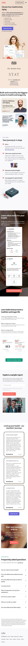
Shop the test (20, 2)
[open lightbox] (14, 105)
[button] (26, 2)
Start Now (14, 542)
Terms (22, 639)
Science (21, 636)
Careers (14, 639)
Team (10, 639)
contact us (20, 562)
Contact (3, 641)
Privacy (18, 639)
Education (3, 639)
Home (8, 636)
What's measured (14, 636)
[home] (3, 2)
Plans (7, 639)
